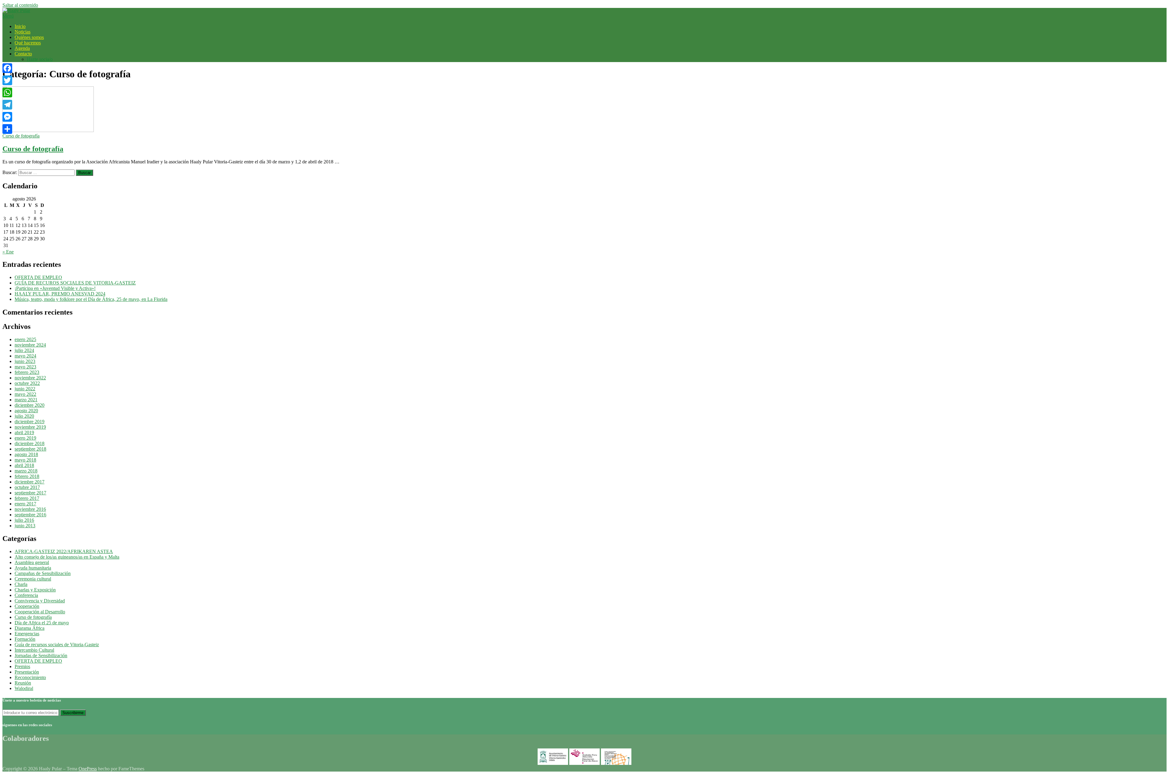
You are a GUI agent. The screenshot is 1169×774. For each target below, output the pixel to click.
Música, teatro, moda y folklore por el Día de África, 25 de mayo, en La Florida (91, 299)
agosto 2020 (26, 410)
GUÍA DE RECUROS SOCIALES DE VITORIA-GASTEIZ (75, 282)
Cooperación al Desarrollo (40, 611)
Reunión (23, 682)
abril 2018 (24, 465)
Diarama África (29, 628)
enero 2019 (25, 438)
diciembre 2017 (29, 481)
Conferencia (26, 595)
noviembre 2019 (30, 427)
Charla (21, 584)
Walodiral (24, 688)
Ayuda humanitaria (33, 567)
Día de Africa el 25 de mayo (42, 622)
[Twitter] (7, 80)
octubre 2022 (27, 383)
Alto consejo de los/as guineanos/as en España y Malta (67, 557)
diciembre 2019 (29, 421)
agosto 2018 (26, 454)
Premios (22, 666)
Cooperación (27, 606)
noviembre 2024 (30, 344)
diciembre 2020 (29, 405)
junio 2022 (25, 388)
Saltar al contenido (20, 5)
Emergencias (27, 633)
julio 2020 (24, 416)
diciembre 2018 (29, 443)
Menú (8, 16)
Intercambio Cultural (34, 650)
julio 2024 (24, 350)
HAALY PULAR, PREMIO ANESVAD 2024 (60, 293)
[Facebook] (7, 68)
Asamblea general (32, 562)
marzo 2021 (26, 399)
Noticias (22, 31)
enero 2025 (25, 339)
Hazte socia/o (40, 59)
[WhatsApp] (7, 92)
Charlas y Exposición (35, 589)
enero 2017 (25, 503)
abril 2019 (24, 432)
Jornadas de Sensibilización (41, 655)
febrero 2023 (27, 372)
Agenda (22, 48)
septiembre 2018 (30, 449)
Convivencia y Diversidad (40, 600)
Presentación (27, 672)
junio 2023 (25, 361)
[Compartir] (7, 129)
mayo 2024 (25, 355)
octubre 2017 (27, 487)
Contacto (23, 53)
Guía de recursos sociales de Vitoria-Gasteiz (57, 644)
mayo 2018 (25, 459)
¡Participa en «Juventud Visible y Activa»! (55, 288)
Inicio (20, 26)
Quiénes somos (29, 37)
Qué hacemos (28, 42)
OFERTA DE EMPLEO (38, 277)
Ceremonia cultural (33, 578)
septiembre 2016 (30, 514)
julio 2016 (24, 520)
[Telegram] (7, 105)
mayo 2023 (25, 366)
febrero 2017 (27, 498)
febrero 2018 (27, 476)
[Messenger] (7, 117)
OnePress (88, 768)
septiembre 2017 (30, 492)
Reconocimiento (30, 677)
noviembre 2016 (30, 509)
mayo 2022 (25, 394)
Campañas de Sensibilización (43, 573)
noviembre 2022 (30, 377)
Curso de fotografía (21, 135)
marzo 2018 (26, 470)
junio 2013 (25, 525)
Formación (25, 639)
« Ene (8, 251)
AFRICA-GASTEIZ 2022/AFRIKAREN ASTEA (64, 551)
